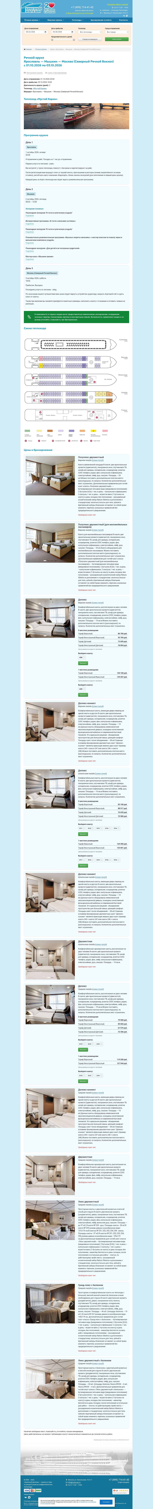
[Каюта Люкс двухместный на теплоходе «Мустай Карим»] (50, 1220)
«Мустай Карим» (40, 88)
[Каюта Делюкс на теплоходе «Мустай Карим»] (50, 618)
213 (80, 1044)
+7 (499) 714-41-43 (119, 1479)
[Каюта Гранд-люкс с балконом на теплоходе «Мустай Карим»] (50, 1303)
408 (80, 657)
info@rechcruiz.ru (74, 1482)
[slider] (52, 40)
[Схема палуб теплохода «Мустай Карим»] (76, 388)
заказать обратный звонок (84, 10)
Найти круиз (116, 39)
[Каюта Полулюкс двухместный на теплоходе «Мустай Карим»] (50, 475)
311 (80, 828)
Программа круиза (35, 73)
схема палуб (98, 460)
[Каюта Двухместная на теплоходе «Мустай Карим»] (50, 960)
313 (98, 828)
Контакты (123, 20)
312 (89, 828)
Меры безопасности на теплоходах (80, 13)
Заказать (83, 663)
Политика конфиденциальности (34, 1501)
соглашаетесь (83, 1502)
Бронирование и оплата (101, 20)
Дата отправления (31, 28)
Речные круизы (31, 20)
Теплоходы (77, 20)
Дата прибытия (57, 28)
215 (89, 1044)
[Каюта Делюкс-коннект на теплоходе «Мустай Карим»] (50, 721)
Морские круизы (54, 20)
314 (106, 828)
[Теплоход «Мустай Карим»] (76, 116)
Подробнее (30, 215)
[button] (72, 542)
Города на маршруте (89, 39)
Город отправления (112, 28)
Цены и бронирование (57, 73)
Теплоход (81, 28)
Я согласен (106, 1502)
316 (115, 828)
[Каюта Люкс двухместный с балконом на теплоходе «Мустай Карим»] (50, 1379)
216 (98, 1044)
